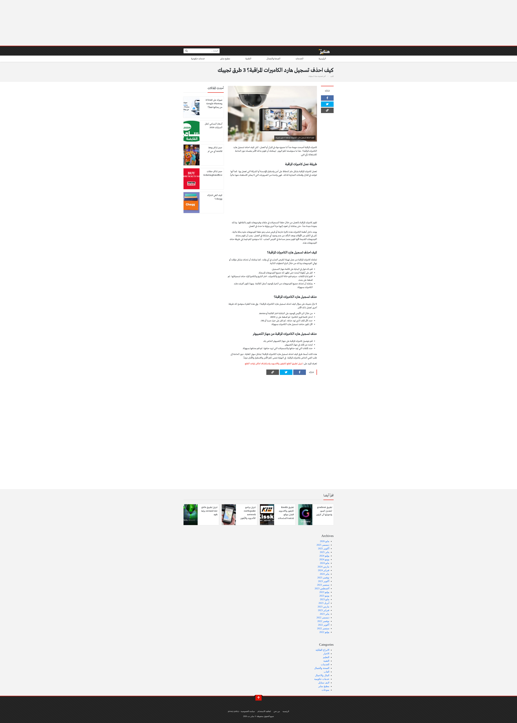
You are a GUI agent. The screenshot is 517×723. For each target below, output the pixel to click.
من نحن (277, 711)
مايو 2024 (324, 563)
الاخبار (326, 653)
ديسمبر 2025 (323, 544)
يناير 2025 (324, 552)
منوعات (325, 690)
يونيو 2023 (324, 595)
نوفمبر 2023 (323, 577)
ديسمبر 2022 (323, 617)
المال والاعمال (322, 675)
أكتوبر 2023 (323, 581)
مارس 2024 (323, 566)
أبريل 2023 (324, 603)
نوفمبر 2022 (323, 621)
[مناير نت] (323, 51)
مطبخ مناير (225, 58)
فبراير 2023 (323, 610)
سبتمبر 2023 (323, 584)
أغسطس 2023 (322, 588)
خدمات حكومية (198, 58)
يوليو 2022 (324, 632)
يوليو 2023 (324, 592)
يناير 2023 (324, 614)
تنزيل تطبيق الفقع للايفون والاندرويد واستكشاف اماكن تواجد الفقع (274, 363)
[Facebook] (327, 98)
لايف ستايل (323, 682)
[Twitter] (327, 104)
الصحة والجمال (273, 58)
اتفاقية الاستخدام (264, 711)
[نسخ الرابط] (327, 110)
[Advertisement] (258, 23)
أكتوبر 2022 (323, 624)
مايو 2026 (324, 541)
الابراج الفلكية (322, 650)
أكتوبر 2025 (323, 548)
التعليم (326, 657)
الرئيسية (322, 58)
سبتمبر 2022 (323, 628)
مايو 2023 (324, 599)
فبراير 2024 (323, 570)
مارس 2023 (323, 606)
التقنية (248, 58)
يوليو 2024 (324, 555)
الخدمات (299, 58)
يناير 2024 (324, 574)
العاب (326, 671)
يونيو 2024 (324, 559)
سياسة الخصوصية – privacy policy (241, 711)
